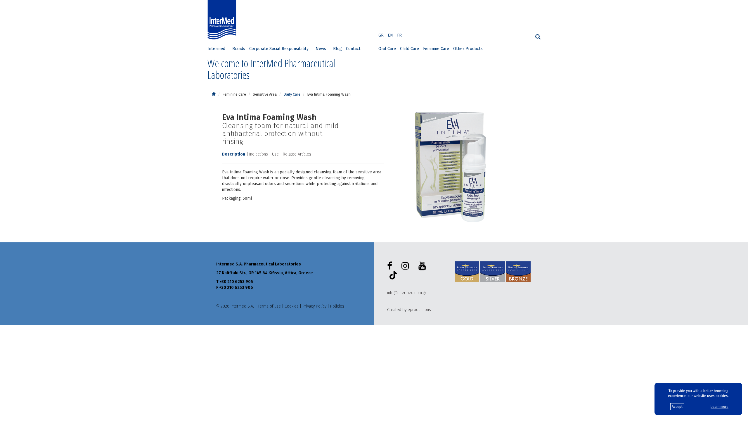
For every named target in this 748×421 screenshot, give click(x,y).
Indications (258, 154)
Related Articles (297, 154)
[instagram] (406, 266)
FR (399, 35)
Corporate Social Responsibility (279, 48)
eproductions (419, 309)
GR (381, 35)
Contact (353, 48)
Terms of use (269, 306)
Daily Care (291, 94)
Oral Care (387, 48)
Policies (337, 306)
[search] (538, 37)
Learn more (719, 407)
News (321, 48)
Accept (677, 407)
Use (275, 154)
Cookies (292, 306)
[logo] (223, 20)
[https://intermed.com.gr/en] (214, 94)
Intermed (216, 48)
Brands (238, 48)
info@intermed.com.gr (406, 292)
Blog (337, 48)
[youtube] (423, 266)
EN (390, 35)
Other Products (468, 48)
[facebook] (390, 266)
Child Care (409, 48)
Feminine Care (436, 48)
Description (233, 154)
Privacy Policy (314, 306)
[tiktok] (392, 276)
